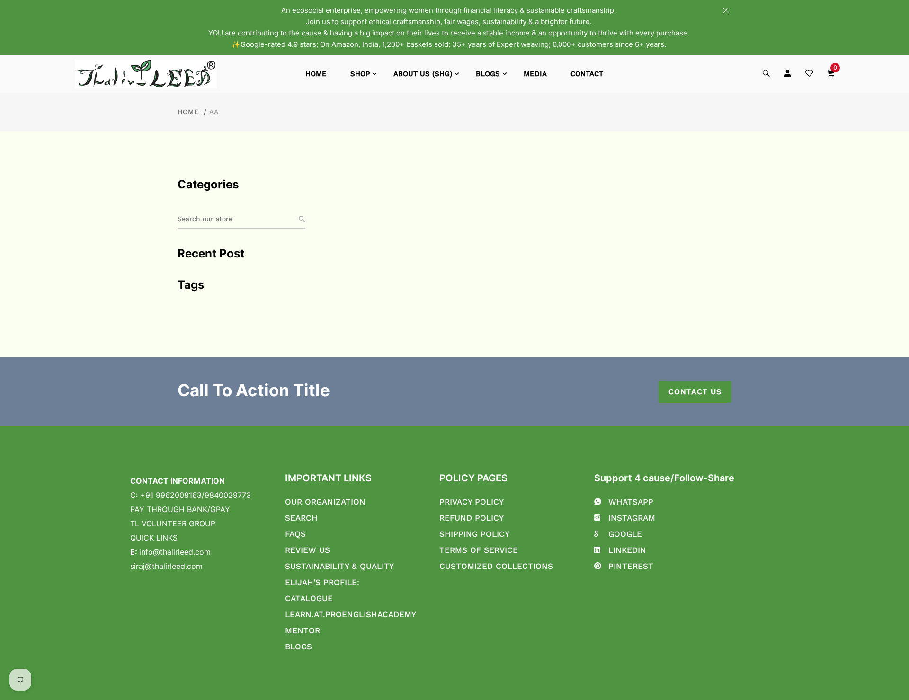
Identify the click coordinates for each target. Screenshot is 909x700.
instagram (631, 518)
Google (625, 534)
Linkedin (627, 550)
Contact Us (695, 391)
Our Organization (325, 501)
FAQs (295, 534)
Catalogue (309, 598)
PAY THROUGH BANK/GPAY (180, 509)
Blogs (488, 74)
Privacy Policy (471, 501)
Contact (586, 74)
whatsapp (630, 501)
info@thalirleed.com (175, 552)
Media (535, 74)
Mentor (302, 630)
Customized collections (496, 566)
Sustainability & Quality (339, 566)
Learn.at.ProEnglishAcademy (350, 614)
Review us (307, 550)
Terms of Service (478, 550)
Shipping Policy (474, 534)
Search (301, 518)
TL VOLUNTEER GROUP (172, 523)
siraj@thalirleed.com (166, 566)
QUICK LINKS (154, 537)
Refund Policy (471, 518)
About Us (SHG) (422, 74)
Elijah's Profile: (322, 582)
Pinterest (630, 566)
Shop (360, 74)
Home (316, 74)
